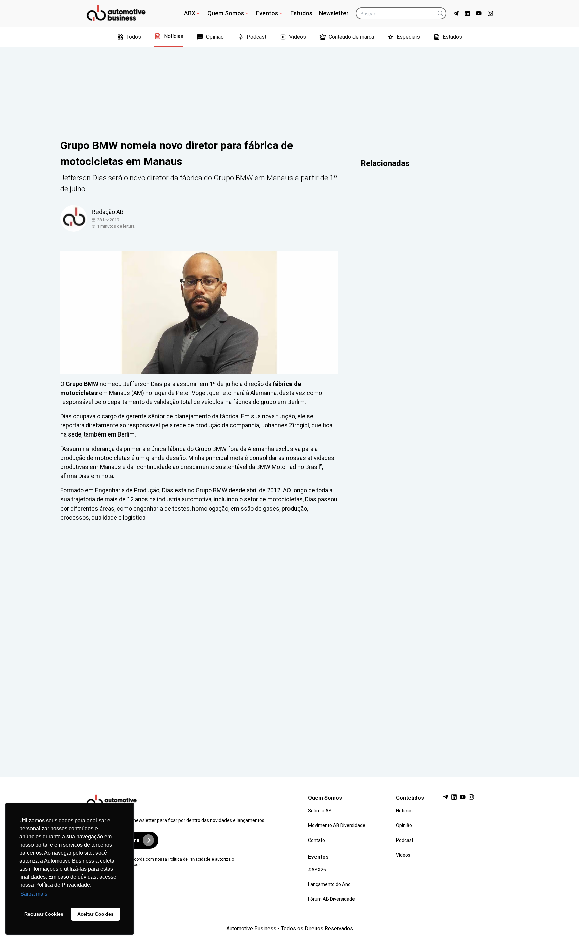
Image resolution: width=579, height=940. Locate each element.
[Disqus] (289, 643)
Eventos (267, 13)
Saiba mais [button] (33, 894)
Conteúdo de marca (351, 36)
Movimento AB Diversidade (336, 825)
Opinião (215, 36)
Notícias (173, 36)
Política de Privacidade (189, 859)
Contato (316, 840)
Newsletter (334, 13)
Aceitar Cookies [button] (95, 914)
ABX (189, 13)
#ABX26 (317, 869)
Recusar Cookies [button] (43, 914)
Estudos (301, 13)
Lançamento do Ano (329, 884)
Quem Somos (225, 13)
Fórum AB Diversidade (331, 899)
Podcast (256, 36)
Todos (133, 36)
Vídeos (297, 36)
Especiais (408, 36)
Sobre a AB (320, 810)
